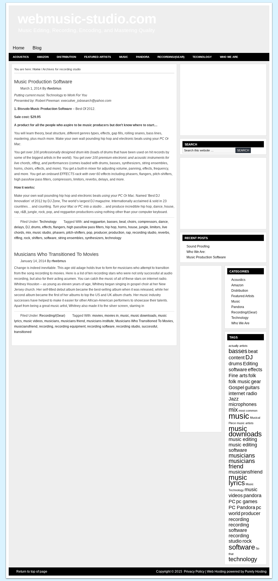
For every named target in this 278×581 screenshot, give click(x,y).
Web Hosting (216, 571)
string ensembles (70, 238)
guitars (252, 387)
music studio (42, 232)
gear (256, 381)
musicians (51, 321)
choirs (131, 222)
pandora (252, 495)
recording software (101, 326)
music (124, 316)
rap (128, 232)
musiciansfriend (25, 326)
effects (47, 227)
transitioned (22, 332)
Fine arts (238, 375)
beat (122, 222)
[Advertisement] (223, 100)
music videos (33, 321)
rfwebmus (54, 88)
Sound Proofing (198, 246)
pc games (246, 501)
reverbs (163, 232)
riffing (18, 238)
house (132, 227)
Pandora (142, 56)
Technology (202, 56)
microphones (243, 404)
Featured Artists (97, 56)
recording (46, 326)
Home (18, 48)
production (116, 232)
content (237, 357)
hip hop (110, 227)
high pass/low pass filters (85, 227)
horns (122, 227)
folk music (239, 381)
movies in (112, 316)
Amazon (43, 56)
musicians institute (100, 321)
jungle (143, 227)
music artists (245, 423)
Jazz (234, 399)
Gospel (236, 387)
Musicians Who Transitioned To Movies (56, 254)
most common (248, 410)
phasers (59, 232)
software (50, 238)
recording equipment (70, 326)
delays (19, 227)
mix (28, 232)
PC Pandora (242, 507)
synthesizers (94, 238)
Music (123, 56)
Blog (37, 48)
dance (163, 222)
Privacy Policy (194, 571)
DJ (28, 227)
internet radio (243, 393)
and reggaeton (94, 222)
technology (113, 238)
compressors (147, 222)
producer (100, 232)
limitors (155, 227)
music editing (243, 439)
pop (89, 232)
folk (252, 375)
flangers (59, 227)
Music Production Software (43, 81)
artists (243, 345)
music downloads (143, 316)
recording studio (144, 232)
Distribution (66, 56)
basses (112, 222)
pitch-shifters (75, 232)
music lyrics (238, 480)
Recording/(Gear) (170, 56)
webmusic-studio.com (87, 18)
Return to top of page (31, 571)
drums (35, 227)
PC (232, 501)
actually (234, 345)
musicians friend (73, 321)
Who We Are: (196, 252)
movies (97, 316)
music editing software (243, 447)
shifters (37, 238)
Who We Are (229, 56)
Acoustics (21, 56)
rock (27, 238)
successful (149, 326)
